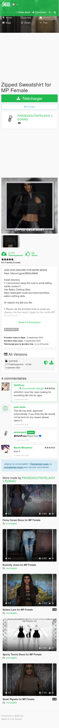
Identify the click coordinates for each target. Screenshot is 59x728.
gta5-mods (20, 407)
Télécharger (31, 98)
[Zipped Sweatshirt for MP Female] (29, 206)
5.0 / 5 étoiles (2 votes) (10, 262)
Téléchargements (15, 255)
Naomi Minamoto (23, 447)
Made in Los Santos (11, 719)
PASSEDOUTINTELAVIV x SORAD (35, 117)
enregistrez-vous (13, 467)
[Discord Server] (19, 122)
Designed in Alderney (12, 715)
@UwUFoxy (20, 435)
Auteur (31, 432)
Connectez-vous (39, 463)
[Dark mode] (50, 12)
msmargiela (20, 432)
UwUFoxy (19, 385)
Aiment (34, 255)
